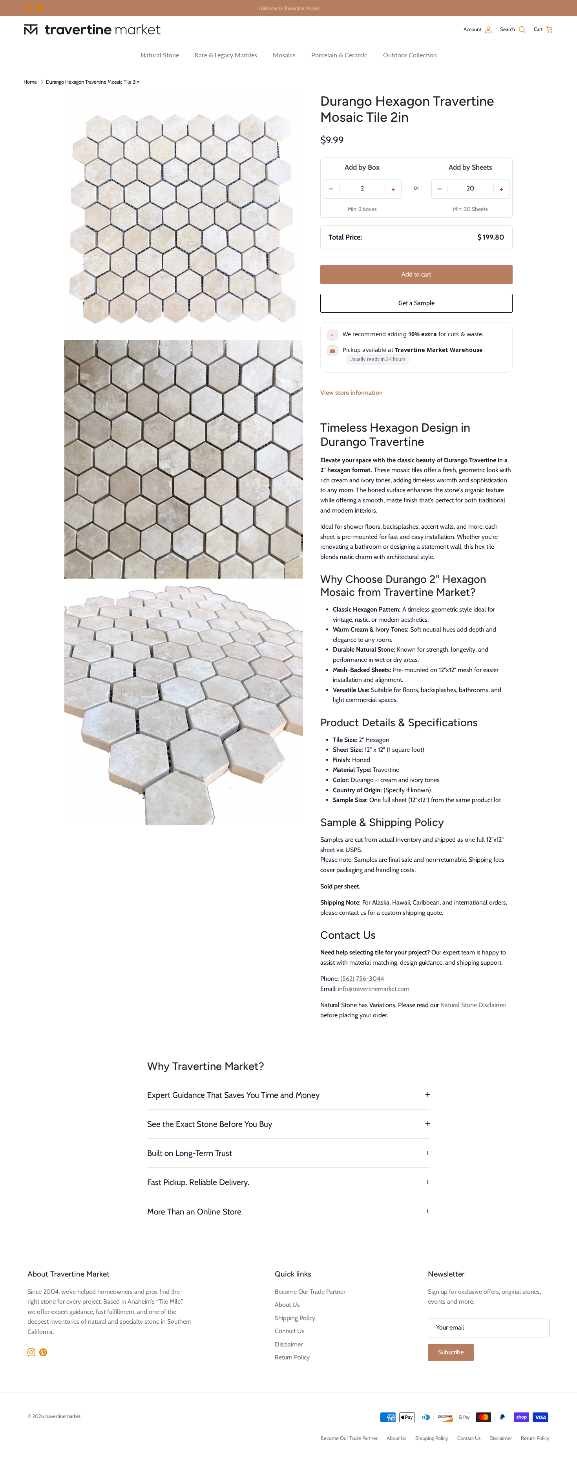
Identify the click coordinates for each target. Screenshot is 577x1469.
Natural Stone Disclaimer (473, 1005)
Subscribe (451, 1352)
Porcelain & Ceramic (339, 55)
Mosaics (284, 55)
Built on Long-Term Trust (189, 1153)
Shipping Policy (295, 1318)
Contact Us (290, 1331)
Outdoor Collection (410, 55)
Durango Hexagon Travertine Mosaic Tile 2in (92, 82)
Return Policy (292, 1357)
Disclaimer (289, 1344)
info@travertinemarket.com (373, 989)
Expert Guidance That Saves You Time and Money (233, 1095)
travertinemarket (62, 1416)
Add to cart (416, 274)
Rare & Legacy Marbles (226, 55)
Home (30, 82)
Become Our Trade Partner (310, 1291)
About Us (287, 1304)
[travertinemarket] (92, 29)
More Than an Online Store (194, 1211)
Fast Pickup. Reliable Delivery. (198, 1182)
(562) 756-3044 (362, 978)
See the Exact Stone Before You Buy (209, 1124)
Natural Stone (160, 55)
